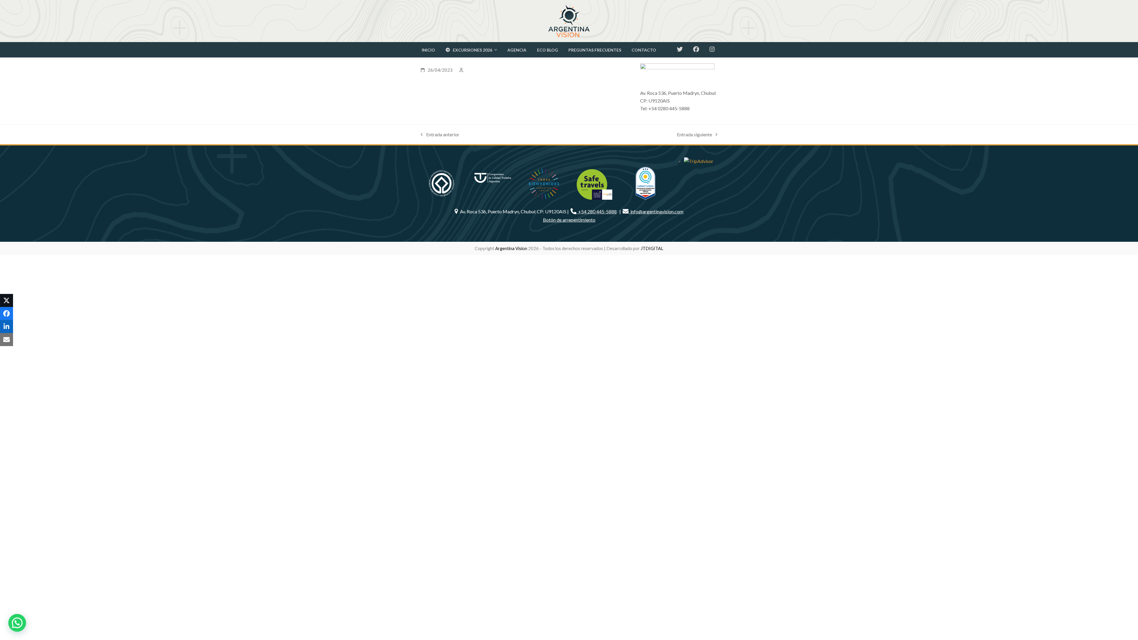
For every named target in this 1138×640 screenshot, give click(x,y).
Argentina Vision (511, 248)
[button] (6, 300)
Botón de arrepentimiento (569, 220)
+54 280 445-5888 (596, 211)
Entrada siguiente (694, 135)
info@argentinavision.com (656, 211)
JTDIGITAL (652, 248)
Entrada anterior (440, 135)
